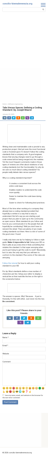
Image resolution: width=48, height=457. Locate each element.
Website (5, 354)
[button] (24, 134)
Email (5, 345)
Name (5, 337)
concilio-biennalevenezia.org (17, 3)
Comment (6, 362)
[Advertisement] (24, 43)
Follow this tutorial (9, 263)
